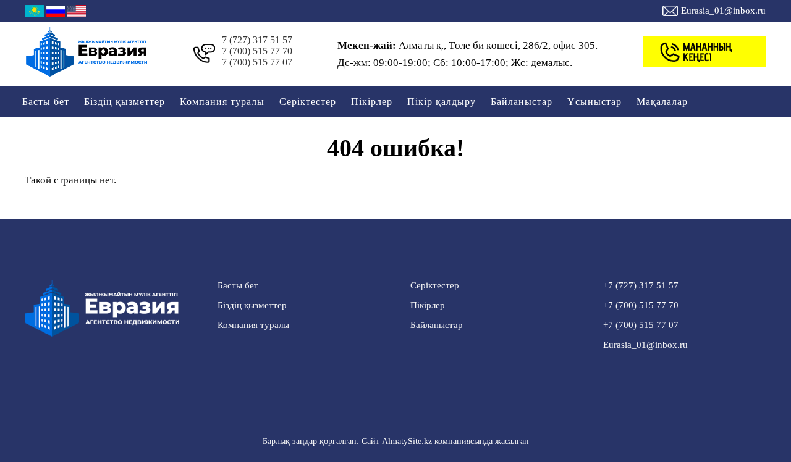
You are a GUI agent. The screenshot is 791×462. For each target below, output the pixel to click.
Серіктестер (307, 101)
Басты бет (45, 101)
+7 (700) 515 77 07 (254, 62)
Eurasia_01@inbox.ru (723, 10)
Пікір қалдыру (441, 101)
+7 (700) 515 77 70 (254, 51)
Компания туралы (222, 101)
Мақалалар (662, 101)
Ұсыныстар (594, 101)
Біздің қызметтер (124, 101)
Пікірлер (371, 101)
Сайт (370, 441)
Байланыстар (521, 101)
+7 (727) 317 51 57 (254, 40)
